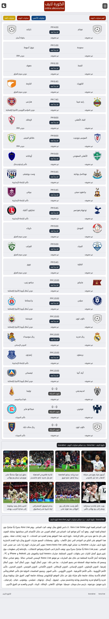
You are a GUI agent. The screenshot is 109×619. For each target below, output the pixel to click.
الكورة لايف (7, 593)
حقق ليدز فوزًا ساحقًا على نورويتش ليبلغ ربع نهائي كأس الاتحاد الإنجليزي (15, 477)
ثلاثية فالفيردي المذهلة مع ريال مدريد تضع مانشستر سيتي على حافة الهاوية (41, 477)
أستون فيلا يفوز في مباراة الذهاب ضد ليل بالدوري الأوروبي (93, 477)
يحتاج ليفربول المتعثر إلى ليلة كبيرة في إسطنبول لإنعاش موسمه (42, 508)
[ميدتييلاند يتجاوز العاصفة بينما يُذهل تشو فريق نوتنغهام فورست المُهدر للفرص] (67, 461)
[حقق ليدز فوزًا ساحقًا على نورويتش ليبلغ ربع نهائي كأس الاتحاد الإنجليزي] (15, 461)
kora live (102, 593)
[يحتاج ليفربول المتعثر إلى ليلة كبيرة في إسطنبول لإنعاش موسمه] (41, 492)
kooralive (91, 593)
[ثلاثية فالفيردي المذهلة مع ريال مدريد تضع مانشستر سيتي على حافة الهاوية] (41, 461)
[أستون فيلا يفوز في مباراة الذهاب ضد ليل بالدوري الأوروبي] (93, 461)
